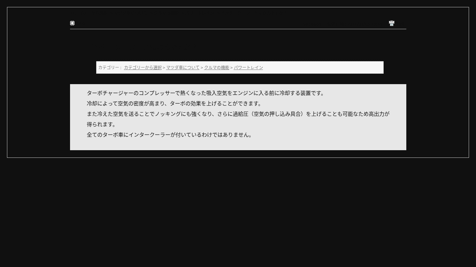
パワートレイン (199, 13)
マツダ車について (130, 13)
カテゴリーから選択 (89, 13)
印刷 (399, 24)
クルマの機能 (166, 13)
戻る (81, 23)
